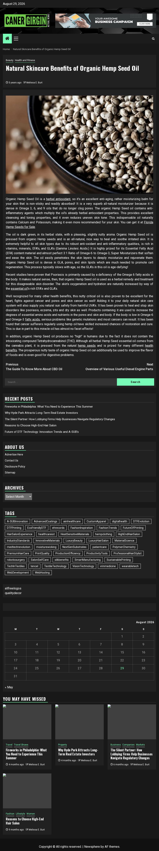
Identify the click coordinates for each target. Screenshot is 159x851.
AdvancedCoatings (45, 521)
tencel (34, 566)
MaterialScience (124, 540)
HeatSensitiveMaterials (75, 534)
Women (31, 813)
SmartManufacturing (88, 559)
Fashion (10, 813)
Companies (128, 744)
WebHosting (42, 572)
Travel (9, 744)
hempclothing (103, 534)
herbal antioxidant (58, 199)
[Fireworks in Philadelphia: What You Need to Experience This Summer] (27, 721)
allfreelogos (13, 588)
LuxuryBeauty (74, 540)
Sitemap (10, 472)
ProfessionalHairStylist (128, 553)
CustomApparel (96, 521)
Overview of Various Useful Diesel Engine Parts (119, 367)
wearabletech (130, 566)
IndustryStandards (18, 540)
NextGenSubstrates (74, 547)
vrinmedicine (108, 566)
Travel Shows (21, 744)
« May (9, 687)
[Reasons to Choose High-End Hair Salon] (27, 790)
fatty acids (32, 319)
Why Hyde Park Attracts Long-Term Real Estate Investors (41, 413)
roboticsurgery (16, 559)
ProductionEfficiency (67, 553)
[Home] (7, 38)
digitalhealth (119, 521)
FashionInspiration (82, 527)
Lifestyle (20, 813)
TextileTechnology (55, 566)
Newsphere (92, 846)
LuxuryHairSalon (99, 540)
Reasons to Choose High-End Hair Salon (30, 425)
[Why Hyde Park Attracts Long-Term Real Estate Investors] (79, 721)
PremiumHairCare (18, 553)
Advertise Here (14, 454)
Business (116, 744)
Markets (140, 744)
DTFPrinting (14, 527)
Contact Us (11, 460)
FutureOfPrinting (133, 527)
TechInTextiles (16, 566)
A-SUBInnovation (17, 521)
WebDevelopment (18, 572)
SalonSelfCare (40, 559)
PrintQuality (42, 553)
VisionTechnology (83, 566)
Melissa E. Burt (34, 82)
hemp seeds (87, 345)
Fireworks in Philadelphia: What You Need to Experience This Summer (49, 406)
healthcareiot (46, 534)
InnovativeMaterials (48, 540)
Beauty (9, 60)
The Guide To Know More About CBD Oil (34, 367)
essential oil (19, 288)
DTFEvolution (141, 521)
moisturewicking (46, 547)
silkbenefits (62, 559)
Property (62, 744)
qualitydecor (13, 593)
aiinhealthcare (72, 521)
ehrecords (58, 527)
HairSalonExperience (19, 534)
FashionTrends (108, 527)
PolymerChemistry (124, 547)
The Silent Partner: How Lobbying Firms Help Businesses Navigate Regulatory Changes (60, 419)
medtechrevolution (18, 547)
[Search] (153, 38)
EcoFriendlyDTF (36, 527)
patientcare (99, 547)
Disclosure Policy (15, 466)
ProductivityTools (97, 553)
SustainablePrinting (119, 559)
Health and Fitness (25, 60)
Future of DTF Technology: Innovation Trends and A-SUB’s (42, 432)
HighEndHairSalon (129, 534)
